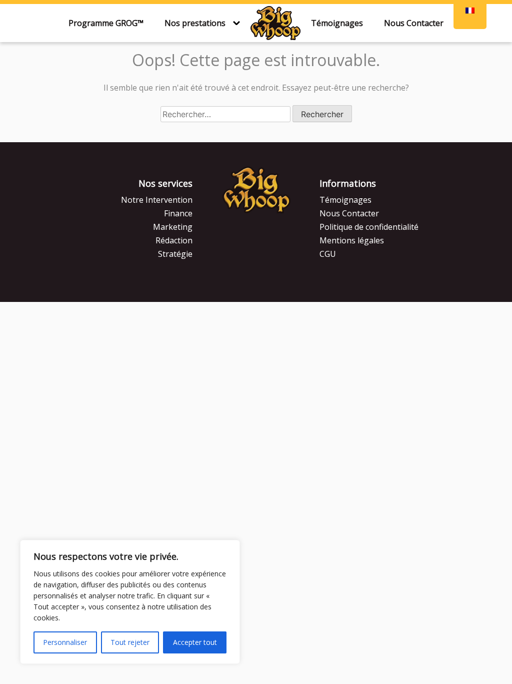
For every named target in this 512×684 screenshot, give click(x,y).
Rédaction (174, 240)
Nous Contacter (414, 23)
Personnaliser (65, 642)
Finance (178, 213)
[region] (130, 602)
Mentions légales (352, 240)
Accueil (275, 23)
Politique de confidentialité (369, 226)
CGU (328, 253)
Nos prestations (195, 23)
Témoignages (337, 23)
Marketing (172, 226)
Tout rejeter (130, 642)
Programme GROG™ (106, 23)
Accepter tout (195, 642)
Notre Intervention (156, 199)
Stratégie (175, 253)
